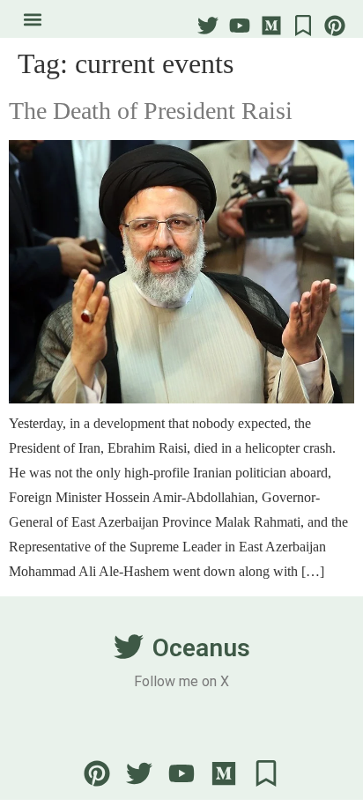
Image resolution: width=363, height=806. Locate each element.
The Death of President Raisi (151, 110)
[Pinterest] (334, 25)
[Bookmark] (303, 25)
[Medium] (271, 25)
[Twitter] (208, 25)
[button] (32, 18)
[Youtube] (239, 25)
